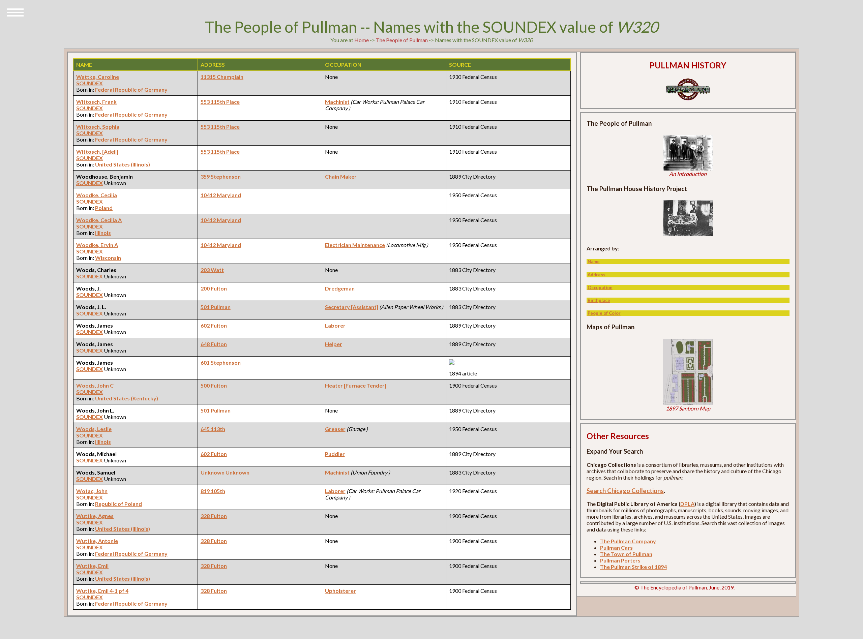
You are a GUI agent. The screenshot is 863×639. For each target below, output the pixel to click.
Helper (333, 344)
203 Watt (212, 270)
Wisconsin (108, 257)
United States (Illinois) (122, 164)
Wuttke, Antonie (97, 541)
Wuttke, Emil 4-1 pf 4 (102, 590)
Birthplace (599, 300)
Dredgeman (340, 288)
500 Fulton (214, 385)
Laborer (335, 325)
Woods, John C (95, 385)
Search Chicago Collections (625, 490)
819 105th (213, 491)
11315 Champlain (222, 76)
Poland (104, 208)
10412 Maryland (221, 195)
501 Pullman (216, 307)
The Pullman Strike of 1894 (633, 567)
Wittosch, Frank (96, 101)
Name (594, 261)
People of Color (604, 313)
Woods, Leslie (94, 429)
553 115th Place (220, 101)
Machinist (337, 101)
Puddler (335, 454)
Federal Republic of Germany (131, 89)
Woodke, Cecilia (96, 195)
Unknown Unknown (225, 472)
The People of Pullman (402, 40)
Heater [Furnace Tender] (355, 385)
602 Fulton (214, 325)
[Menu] (15, 11)
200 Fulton (214, 288)
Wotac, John (92, 491)
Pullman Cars (616, 547)
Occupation (600, 287)
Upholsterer (340, 590)
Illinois (103, 233)
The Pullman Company (628, 541)
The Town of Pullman (626, 554)
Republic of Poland (118, 503)
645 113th (213, 429)
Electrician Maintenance (355, 245)
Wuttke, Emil (92, 565)
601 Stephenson (221, 362)
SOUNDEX (89, 83)
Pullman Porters (620, 560)
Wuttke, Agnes (95, 516)
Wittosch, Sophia (97, 126)
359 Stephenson (221, 176)
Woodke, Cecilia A (99, 220)
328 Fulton (214, 516)
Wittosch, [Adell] (97, 151)
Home (361, 40)
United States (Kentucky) (126, 398)
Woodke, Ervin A (97, 245)
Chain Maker (341, 176)
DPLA (687, 503)
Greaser (335, 429)
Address (596, 274)
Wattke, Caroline (97, 76)
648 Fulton (214, 344)
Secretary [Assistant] (351, 307)
